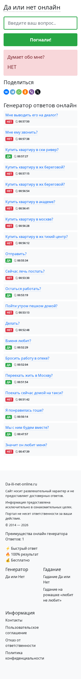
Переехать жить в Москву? (29, 375)
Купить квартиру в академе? (30, 201)
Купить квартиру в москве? (29, 219)
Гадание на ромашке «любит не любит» (58, 595)
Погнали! (40, 40)
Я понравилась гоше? (24, 410)
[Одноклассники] (25, 92)
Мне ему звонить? (21, 132)
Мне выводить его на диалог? (31, 115)
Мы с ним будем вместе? (27, 427)
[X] (37, 92)
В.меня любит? (18, 340)
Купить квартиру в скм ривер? (31, 149)
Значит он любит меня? (26, 444)
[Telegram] (12, 92)
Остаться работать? (23, 288)
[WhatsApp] (19, 92)
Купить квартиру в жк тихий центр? (36, 236)
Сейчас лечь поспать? (25, 271)
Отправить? (16, 253)
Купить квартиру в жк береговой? (35, 167)
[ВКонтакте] (6, 92)
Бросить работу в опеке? (27, 358)
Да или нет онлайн (32, 7)
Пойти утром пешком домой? (31, 305)
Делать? (12, 323)
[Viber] (31, 92)
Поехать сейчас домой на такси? (34, 392)
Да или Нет (15, 576)
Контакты (13, 620)
